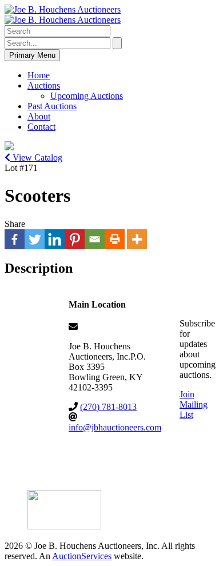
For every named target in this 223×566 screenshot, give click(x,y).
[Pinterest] (75, 239)
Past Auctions (52, 106)
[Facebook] (15, 239)
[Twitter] (35, 239)
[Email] (95, 239)
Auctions (43, 85)
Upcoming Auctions (86, 96)
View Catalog (36, 157)
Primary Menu (32, 55)
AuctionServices (82, 556)
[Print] (115, 239)
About (38, 116)
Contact (41, 126)
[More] (137, 239)
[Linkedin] (55, 239)
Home (38, 75)
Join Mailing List (194, 404)
